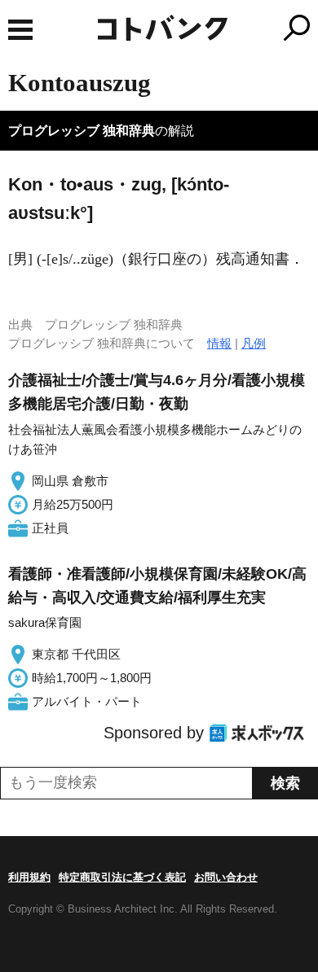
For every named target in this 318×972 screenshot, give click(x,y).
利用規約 (29, 877)
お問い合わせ (226, 877)
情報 (219, 343)
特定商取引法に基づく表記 (122, 877)
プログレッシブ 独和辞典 (81, 131)
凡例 (253, 343)
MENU (20, 29)
